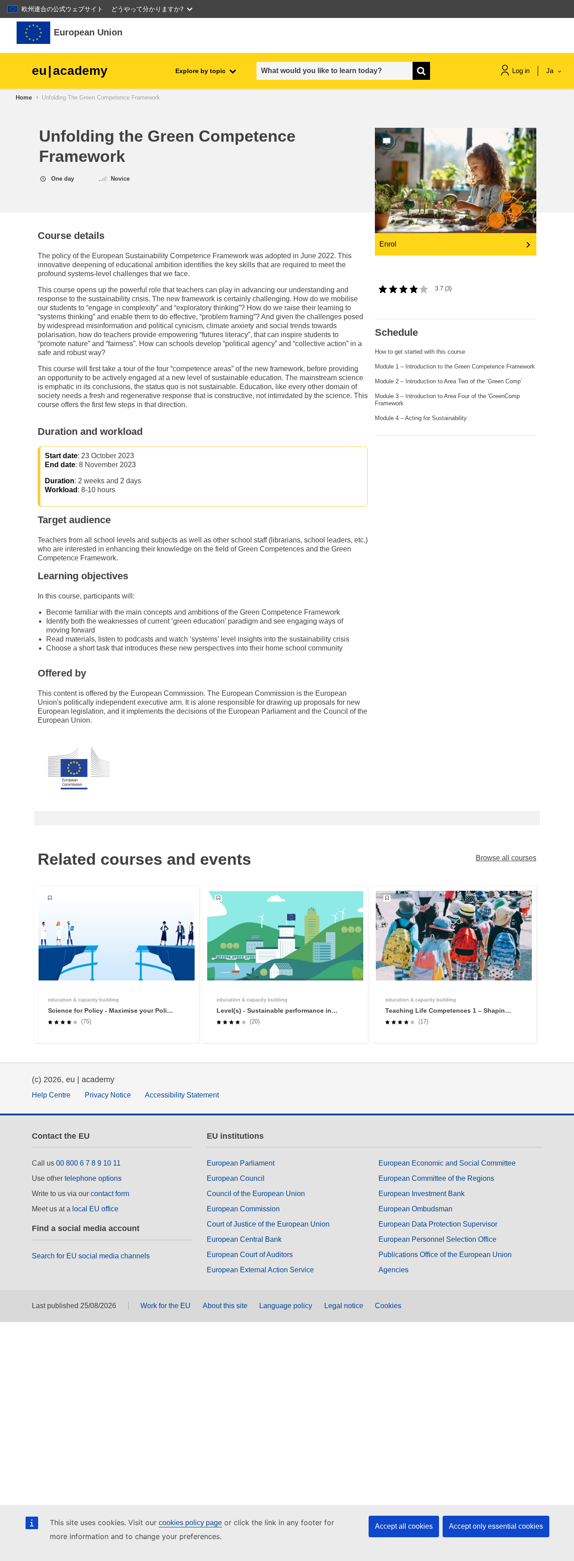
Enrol (387, 244)
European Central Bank (244, 1239)
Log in (521, 70)
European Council (236, 1178)
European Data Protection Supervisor (437, 1224)
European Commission (243, 1209)
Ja (550, 70)
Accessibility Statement (182, 1095)
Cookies (388, 1306)
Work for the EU (165, 1306)
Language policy (285, 1306)
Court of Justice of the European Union (268, 1224)
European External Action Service (260, 1270)
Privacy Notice (108, 1095)
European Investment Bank (421, 1193)
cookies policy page (190, 1522)
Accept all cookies (404, 1526)
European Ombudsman (415, 1209)
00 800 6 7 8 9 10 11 (88, 1163)
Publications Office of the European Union (445, 1254)
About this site (225, 1306)
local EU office (95, 1209)
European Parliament (240, 1163)
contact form (110, 1193)
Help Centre (51, 1095)
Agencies (393, 1270)
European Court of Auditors (250, 1254)
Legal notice (343, 1306)
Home (24, 97)
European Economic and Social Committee (447, 1163)
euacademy (70, 71)
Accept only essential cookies (496, 1526)
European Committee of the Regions (436, 1178)
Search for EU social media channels (91, 1256)
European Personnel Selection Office (437, 1239)
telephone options (93, 1178)
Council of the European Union (256, 1193)
